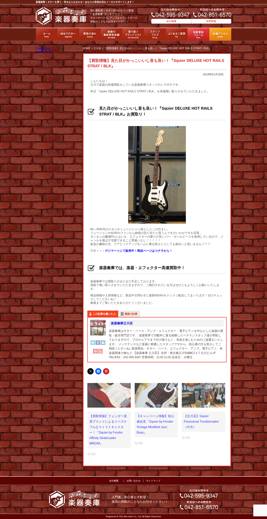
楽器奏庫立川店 (122, 323)
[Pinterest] (95, 353)
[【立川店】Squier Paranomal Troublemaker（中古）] (203, 395)
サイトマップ (153, 480)
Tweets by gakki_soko (44, 50)
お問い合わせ (133, 480)
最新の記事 (131, 313)
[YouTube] (100, 353)
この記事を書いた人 (104, 313)
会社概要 (171, 21)
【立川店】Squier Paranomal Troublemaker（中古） (201, 421)
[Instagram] (103, 344)
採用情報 (211, 21)
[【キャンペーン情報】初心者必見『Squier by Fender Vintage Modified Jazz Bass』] (156, 395)
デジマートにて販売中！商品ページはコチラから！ (138, 250)
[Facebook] (98, 344)
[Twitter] (92, 344)
